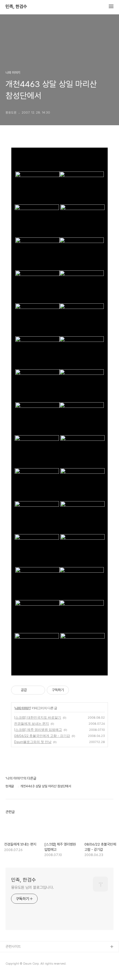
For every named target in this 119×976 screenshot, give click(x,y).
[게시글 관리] (38, 690)
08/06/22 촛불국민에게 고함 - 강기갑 (42, 736)
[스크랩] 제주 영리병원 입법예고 (38, 729)
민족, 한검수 (16, 6)
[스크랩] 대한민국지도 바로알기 (37, 717)
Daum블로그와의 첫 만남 (32, 742)
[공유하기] (32, 690)
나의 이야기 (22, 708)
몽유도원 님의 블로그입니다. (32, 887)
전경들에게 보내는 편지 (31, 723)
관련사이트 (13, 946)
